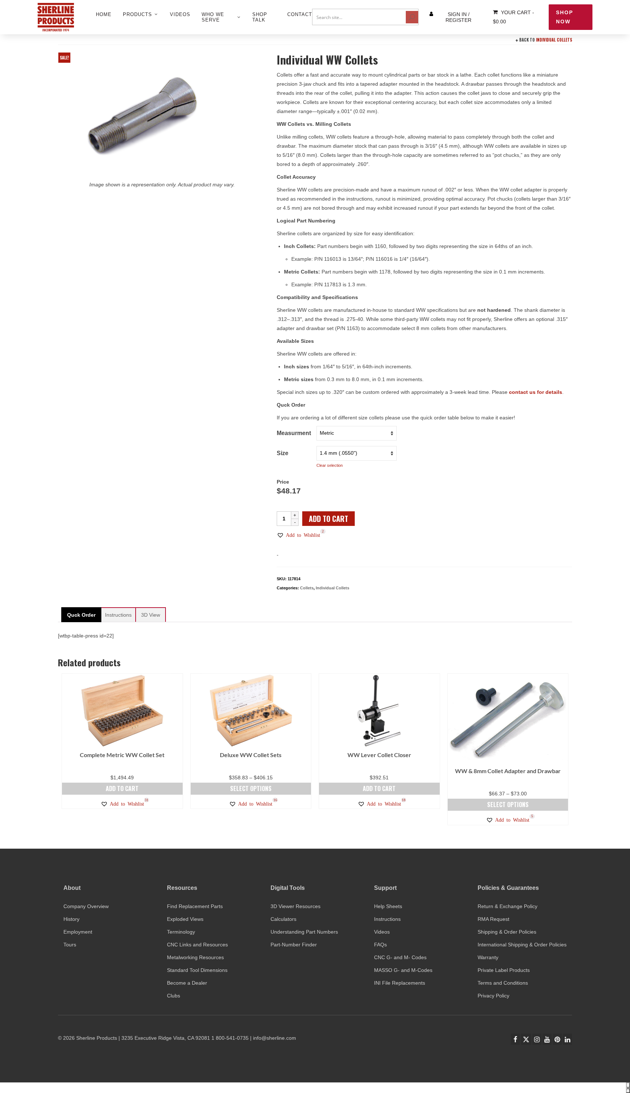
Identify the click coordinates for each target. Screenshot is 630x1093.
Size (282, 453)
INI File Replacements (399, 983)
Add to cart (328, 518)
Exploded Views (185, 919)
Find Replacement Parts (195, 906)
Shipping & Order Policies (507, 932)
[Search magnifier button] (412, 17)
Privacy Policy (493, 996)
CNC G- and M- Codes (400, 957)
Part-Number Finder (294, 944)
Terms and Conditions (503, 983)
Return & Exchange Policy (507, 906)
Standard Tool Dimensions (197, 970)
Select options (251, 788)
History (71, 919)
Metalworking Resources (195, 957)
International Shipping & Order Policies (522, 944)
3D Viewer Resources (295, 906)
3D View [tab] (150, 615)
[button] (298, 535)
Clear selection (329, 465)
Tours (69, 944)
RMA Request (493, 919)
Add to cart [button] (122, 788)
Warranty (488, 957)
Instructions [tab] (118, 615)
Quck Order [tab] (81, 615)
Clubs (173, 996)
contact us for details (535, 392)
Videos (382, 932)
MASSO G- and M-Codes (403, 970)
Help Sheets (388, 906)
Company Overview (86, 906)
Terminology (181, 932)
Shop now (564, 16)
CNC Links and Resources (197, 944)
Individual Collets (554, 40)
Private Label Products (504, 970)
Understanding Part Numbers (304, 932)
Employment (77, 932)
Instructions (387, 919)
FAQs (380, 944)
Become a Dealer (187, 983)
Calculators (283, 919)
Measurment (294, 433)
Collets (307, 588)
